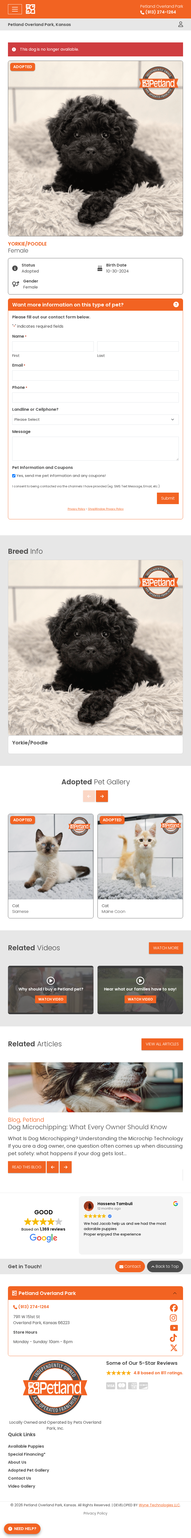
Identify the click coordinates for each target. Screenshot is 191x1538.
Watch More (166, 948)
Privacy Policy (95, 1513)
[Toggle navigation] (15, 9)
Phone (19, 387)
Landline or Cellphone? (35, 409)
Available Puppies (26, 1446)
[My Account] (180, 24)
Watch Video (50, 999)
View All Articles (162, 1044)
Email (18, 365)
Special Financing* (27, 1454)
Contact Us (19, 1478)
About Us (17, 1462)
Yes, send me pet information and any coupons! (61, 475)
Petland (33, 1120)
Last (101, 355)
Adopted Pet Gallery (28, 1470)
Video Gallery (21, 1486)
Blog (14, 1120)
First (16, 355)
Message (21, 431)
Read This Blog (27, 1167)
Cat (15, 906)
